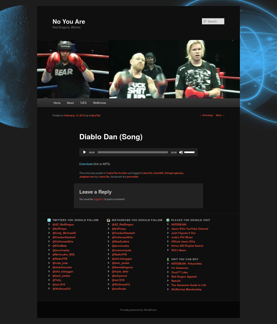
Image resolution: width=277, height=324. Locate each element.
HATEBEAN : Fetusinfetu (186, 263)
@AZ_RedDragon (63, 224)
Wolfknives (99, 103)
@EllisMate (60, 246)
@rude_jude (60, 263)
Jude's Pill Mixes (182, 237)
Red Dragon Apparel (184, 276)
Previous (206, 115)
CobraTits (94, 115)
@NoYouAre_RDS (64, 254)
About (70, 103)
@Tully (57, 280)
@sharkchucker (62, 267)
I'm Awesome (179, 268)
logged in (98, 199)
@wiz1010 (59, 284)
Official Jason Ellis (183, 241)
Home (57, 103)
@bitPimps (60, 229)
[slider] (190, 152)
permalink (132, 176)
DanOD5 (159, 173)
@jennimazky (61, 250)
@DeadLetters (120, 241)
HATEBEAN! (178, 224)
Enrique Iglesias (174, 173)
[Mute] (181, 152)
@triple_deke (120, 271)
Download (85, 164)
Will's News (178, 250)
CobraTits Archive (117, 173)
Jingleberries (86, 176)
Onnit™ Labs (179, 272)
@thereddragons (122, 267)
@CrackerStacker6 (64, 237)
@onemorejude (121, 250)
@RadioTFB (60, 259)
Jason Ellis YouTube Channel (189, 229)
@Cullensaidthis (63, 241)
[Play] (85, 152)
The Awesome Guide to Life (188, 285)
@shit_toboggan (63, 271)
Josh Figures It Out (183, 233)
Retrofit (175, 281)
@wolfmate (119, 289)
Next (220, 115)
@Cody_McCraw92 (64, 233)
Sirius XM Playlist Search (187, 246)
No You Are (69, 21)
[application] (138, 152)
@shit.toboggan (122, 259)
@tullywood (119, 276)
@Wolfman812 (62, 289)
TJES (83, 103)
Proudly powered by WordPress (138, 310)
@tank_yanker (61, 276)
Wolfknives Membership (186, 289)
